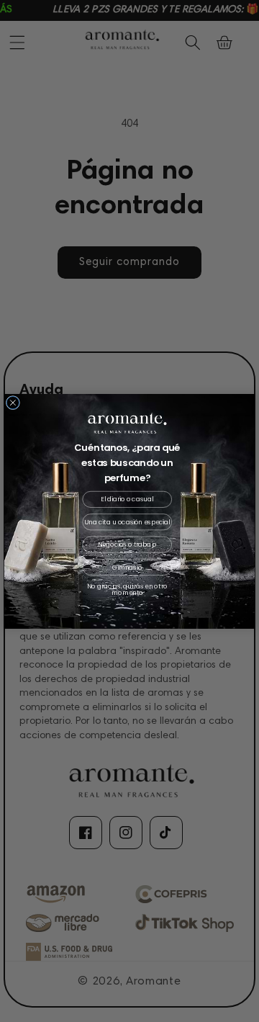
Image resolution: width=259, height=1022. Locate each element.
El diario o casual (127, 499)
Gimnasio (127, 566)
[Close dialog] (12, 402)
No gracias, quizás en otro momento (127, 589)
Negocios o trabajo (127, 544)
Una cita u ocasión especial (127, 521)
